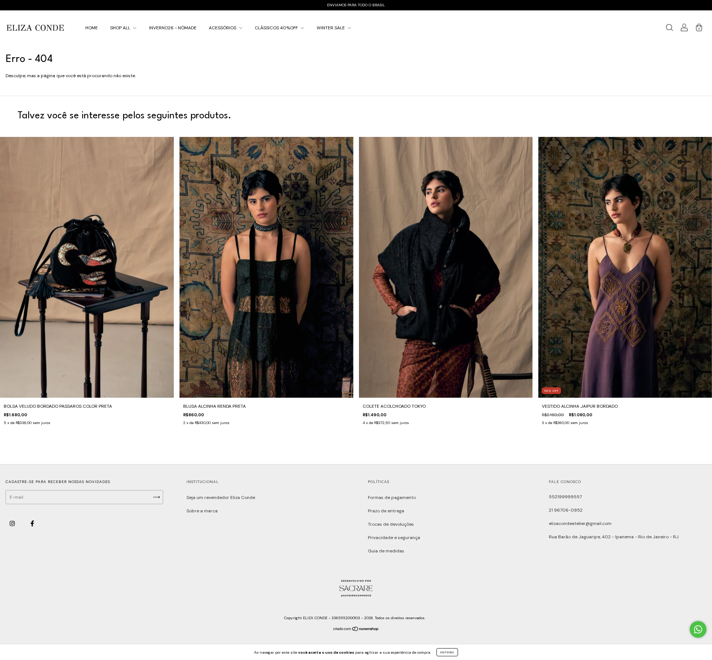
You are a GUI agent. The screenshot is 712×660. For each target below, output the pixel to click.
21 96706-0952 (566, 510)
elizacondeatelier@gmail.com (580, 523)
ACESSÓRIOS (223, 28)
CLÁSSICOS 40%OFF (277, 28)
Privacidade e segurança (394, 538)
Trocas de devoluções (391, 524)
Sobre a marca (202, 511)
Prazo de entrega (386, 511)
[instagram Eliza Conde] (13, 524)
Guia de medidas (386, 551)
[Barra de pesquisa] (669, 29)
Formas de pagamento (392, 497)
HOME (91, 28)
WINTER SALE (331, 28)
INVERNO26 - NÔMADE (173, 28)
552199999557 (565, 497)
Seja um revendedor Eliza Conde (221, 497)
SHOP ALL (120, 28)
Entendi (447, 652)
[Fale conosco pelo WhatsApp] (698, 629)
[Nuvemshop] (356, 630)
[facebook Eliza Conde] (32, 524)
